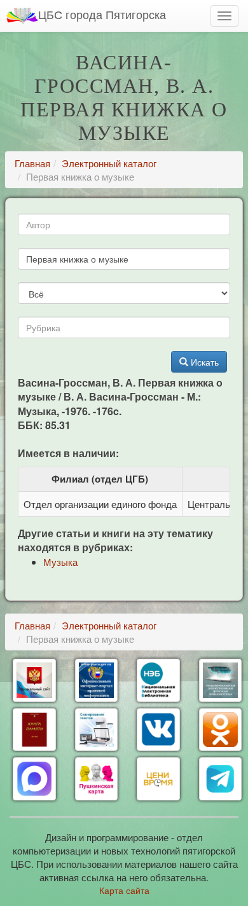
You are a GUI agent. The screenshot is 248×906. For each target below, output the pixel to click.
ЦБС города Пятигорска (102, 14)
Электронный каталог (109, 163)
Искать (203, 361)
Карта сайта (124, 890)
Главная (32, 163)
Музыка (60, 561)
